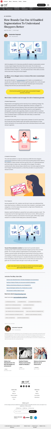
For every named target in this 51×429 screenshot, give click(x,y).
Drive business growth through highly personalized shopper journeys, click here (25, 91)
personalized (8, 160)
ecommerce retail (27, 308)
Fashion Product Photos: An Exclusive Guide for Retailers (21, 282)
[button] (6, 1)
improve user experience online (33, 314)
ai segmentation (22, 301)
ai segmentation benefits (35, 301)
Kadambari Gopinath (15, 34)
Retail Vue (19, 408)
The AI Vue (32, 408)
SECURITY (35, 427)
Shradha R (37, 367)
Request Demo (41, 5)
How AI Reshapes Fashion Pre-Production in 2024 (19, 287)
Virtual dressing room (20, 294)
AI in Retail (7, 16)
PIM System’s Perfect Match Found (15, 290)
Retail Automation (10, 317)
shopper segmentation (23, 317)
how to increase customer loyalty (14, 314)
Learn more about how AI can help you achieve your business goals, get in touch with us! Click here (25, 266)
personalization (21, 80)
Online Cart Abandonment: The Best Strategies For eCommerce (23, 279)
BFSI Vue (25, 408)
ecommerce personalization (13, 308)
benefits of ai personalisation (13, 305)
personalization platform (20, 297)
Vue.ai (6, 369)
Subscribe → (33, 411)
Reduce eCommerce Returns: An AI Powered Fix (19, 285)
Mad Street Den (24, 383)
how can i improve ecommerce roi (34, 311)
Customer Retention (28, 305)
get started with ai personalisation (14, 311)
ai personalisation (10, 301)
